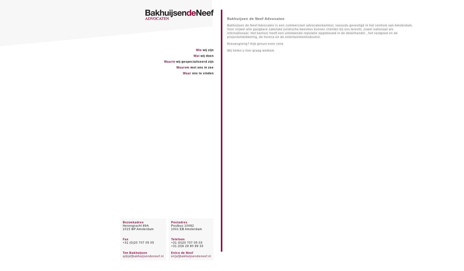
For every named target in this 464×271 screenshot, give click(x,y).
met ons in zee (195, 67)
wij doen (204, 56)
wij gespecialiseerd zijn (189, 61)
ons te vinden (198, 73)
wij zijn (205, 50)
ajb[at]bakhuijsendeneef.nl (143, 256)
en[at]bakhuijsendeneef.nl (191, 256)
